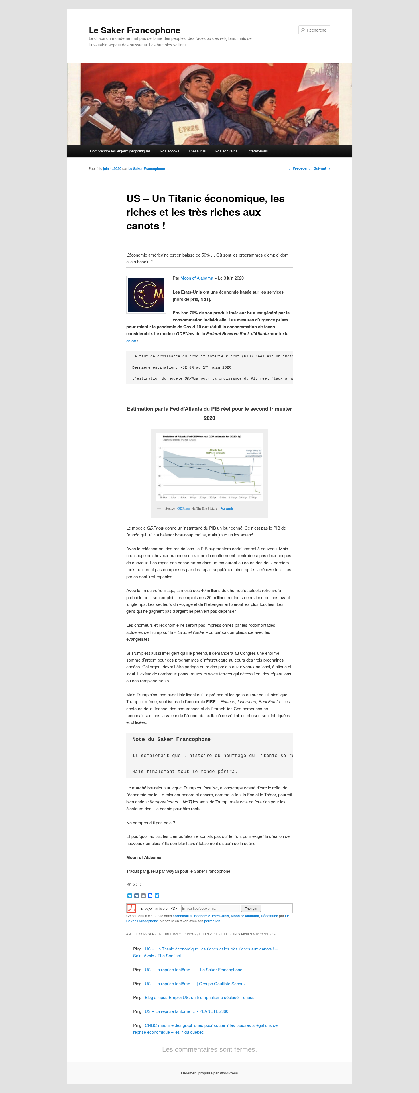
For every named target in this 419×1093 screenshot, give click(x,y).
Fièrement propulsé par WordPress (209, 1073)
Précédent (299, 168)
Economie (202, 915)
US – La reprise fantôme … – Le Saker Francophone (193, 969)
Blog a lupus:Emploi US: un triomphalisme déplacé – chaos (200, 997)
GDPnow (183, 508)
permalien (212, 920)
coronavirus (182, 915)
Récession (269, 915)
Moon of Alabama (196, 278)
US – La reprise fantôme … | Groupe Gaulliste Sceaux (195, 983)
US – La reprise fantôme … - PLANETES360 (186, 1011)
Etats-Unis (220, 915)
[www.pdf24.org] (131, 907)
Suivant (322, 168)
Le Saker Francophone (134, 30)
